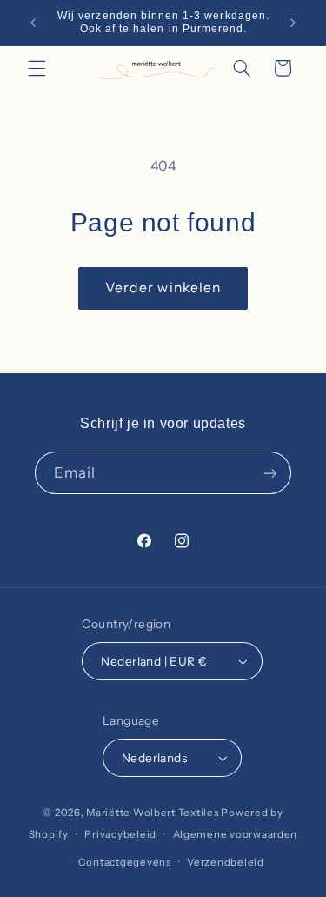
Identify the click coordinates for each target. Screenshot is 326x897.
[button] (37, 68)
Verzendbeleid (225, 862)
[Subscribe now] (270, 473)
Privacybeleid (120, 834)
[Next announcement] (293, 22)
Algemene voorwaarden (235, 834)
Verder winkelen (163, 287)
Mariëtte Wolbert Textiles (152, 813)
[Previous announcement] (33, 22)
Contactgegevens (124, 862)
